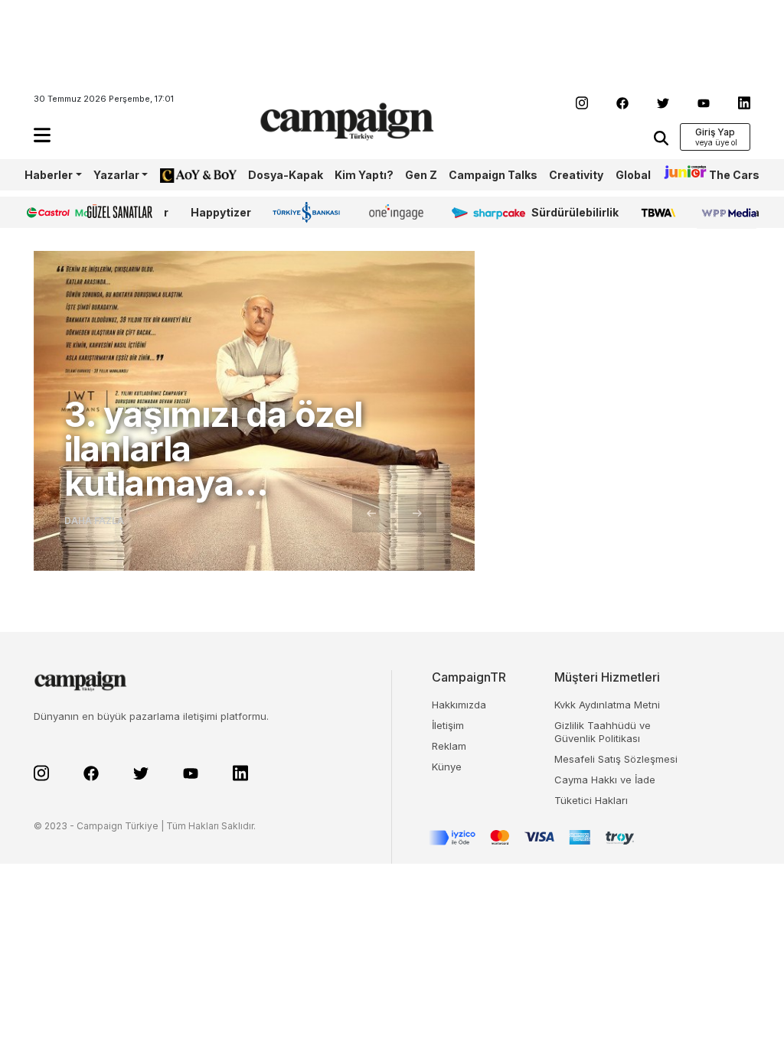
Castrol (45, 212)
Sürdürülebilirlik (575, 212)
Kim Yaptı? (364, 174)
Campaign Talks (493, 174)
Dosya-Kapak (285, 174)
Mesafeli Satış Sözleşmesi (616, 759)
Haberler (48, 174)
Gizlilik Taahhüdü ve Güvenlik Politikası (602, 731)
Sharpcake (480, 212)
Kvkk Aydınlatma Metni (607, 704)
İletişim (448, 725)
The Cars (734, 174)
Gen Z (421, 174)
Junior (679, 174)
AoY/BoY (183, 174)
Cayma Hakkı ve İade (604, 779)
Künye (447, 766)
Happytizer (221, 212)
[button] (42, 135)
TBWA (658, 212)
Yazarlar (116, 174)
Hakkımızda (459, 704)
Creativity (576, 174)
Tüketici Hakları (591, 800)
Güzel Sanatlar (127, 212)
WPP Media (728, 212)
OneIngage (399, 212)
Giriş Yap (715, 132)
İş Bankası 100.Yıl (310, 212)
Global (633, 174)
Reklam (449, 746)
